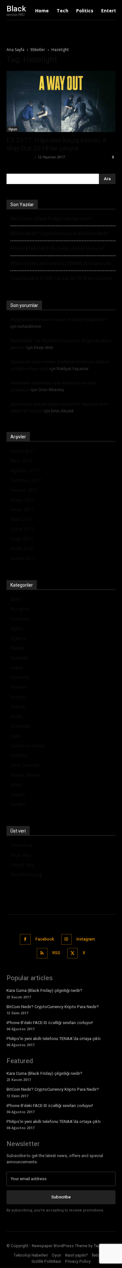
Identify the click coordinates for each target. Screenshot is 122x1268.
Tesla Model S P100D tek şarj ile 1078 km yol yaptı (61, 278)
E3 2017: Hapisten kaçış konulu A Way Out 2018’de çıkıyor (57, 144)
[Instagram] (66, 939)
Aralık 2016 (22, 548)
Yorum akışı (22, 864)
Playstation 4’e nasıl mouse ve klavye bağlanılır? (58, 319)
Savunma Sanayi (27, 745)
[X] (72, 953)
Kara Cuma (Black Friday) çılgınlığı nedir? (51, 218)
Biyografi (19, 609)
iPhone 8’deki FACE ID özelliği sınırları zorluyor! (57, 248)
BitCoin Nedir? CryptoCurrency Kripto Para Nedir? (60, 233)
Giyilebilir (19, 658)
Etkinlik (17, 648)
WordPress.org (26, 874)
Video (16, 784)
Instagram (85, 939)
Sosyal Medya (25, 775)
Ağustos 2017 (24, 470)
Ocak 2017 (21, 539)
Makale (18, 706)
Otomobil (20, 726)
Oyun (12, 129)
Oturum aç (21, 845)
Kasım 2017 (22, 451)
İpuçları (17, 697)
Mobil (16, 716)
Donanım (20, 619)
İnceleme (20, 677)
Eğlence (18, 638)
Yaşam (17, 794)
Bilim (15, 599)
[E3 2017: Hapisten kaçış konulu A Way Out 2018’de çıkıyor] (61, 101)
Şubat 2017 (22, 529)
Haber (16, 667)
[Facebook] (25, 939)
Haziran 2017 (24, 490)
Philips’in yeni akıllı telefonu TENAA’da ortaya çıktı (60, 263)
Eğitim (16, 628)
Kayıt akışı (20, 855)
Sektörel (19, 755)
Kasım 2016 (22, 558)
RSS (56, 953)
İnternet (18, 687)
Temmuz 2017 (25, 480)
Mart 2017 (21, 519)
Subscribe (61, 1197)
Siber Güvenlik (25, 765)
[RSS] (42, 953)
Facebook (44, 939)
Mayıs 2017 (22, 500)
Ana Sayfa (15, 49)
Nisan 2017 (22, 509)
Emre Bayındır (20, 156)
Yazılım (17, 804)
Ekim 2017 (21, 461)
